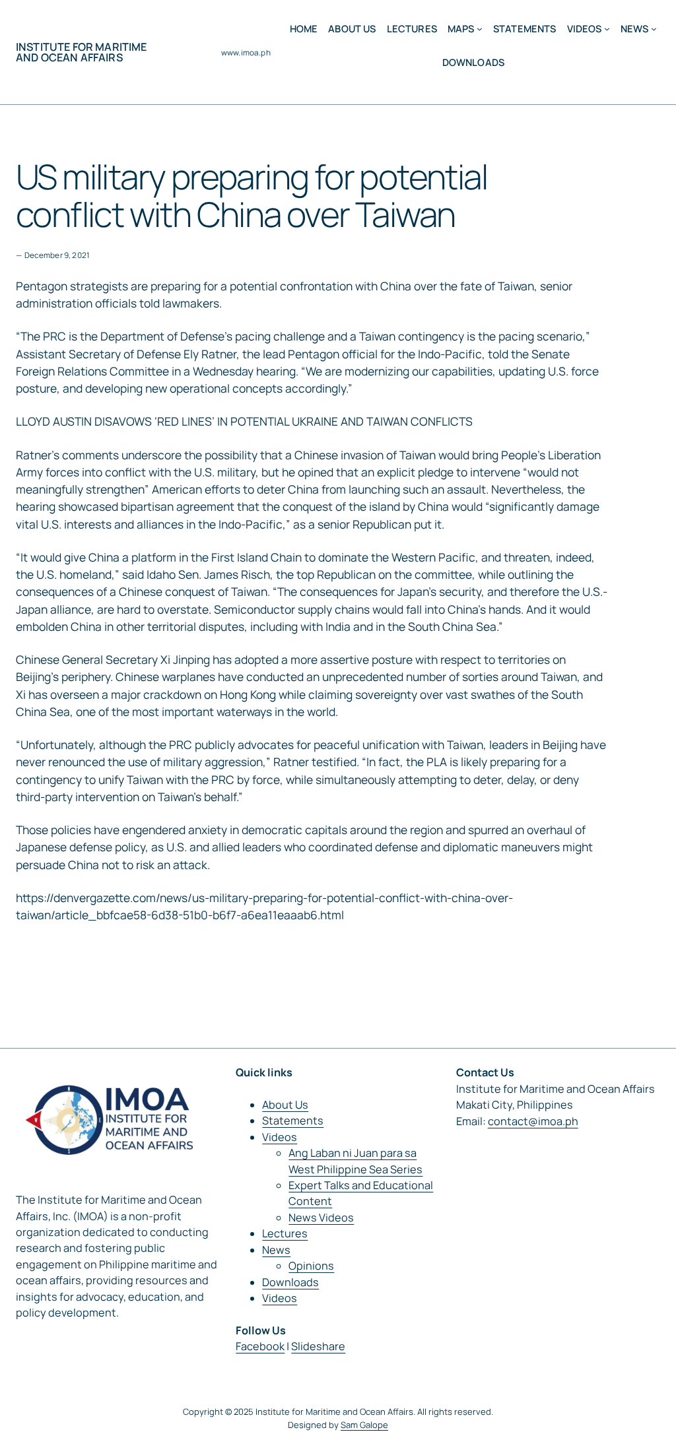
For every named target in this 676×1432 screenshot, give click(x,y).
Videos (279, 1137)
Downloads (290, 1282)
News (276, 1250)
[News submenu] (654, 29)
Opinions (311, 1265)
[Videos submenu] (607, 29)
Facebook (260, 1346)
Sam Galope (364, 1425)
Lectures (285, 1233)
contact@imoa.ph (533, 1121)
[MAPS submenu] (480, 29)
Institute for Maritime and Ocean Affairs (81, 52)
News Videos (321, 1217)
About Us (285, 1104)
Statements (292, 1120)
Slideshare (318, 1346)
